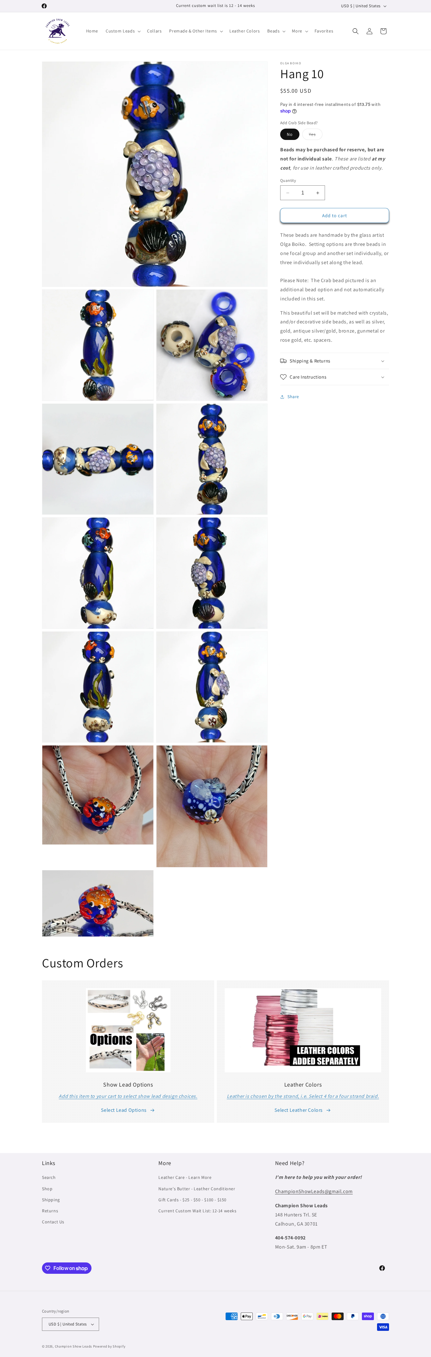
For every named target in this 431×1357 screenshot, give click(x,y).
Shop (47, 1189)
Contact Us (53, 1222)
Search (49, 1177)
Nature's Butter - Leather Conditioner (196, 1189)
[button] (122, 31)
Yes (315, 135)
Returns (50, 1211)
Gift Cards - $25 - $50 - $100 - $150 (192, 1200)
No (290, 134)
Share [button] (293, 396)
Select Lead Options (123, 1110)
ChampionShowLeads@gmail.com (314, 1191)
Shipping (51, 1200)
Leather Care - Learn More (184, 1177)
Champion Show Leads (73, 1346)
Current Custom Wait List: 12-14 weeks (197, 1211)
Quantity (288, 180)
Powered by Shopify (109, 1346)
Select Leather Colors (299, 1110)
